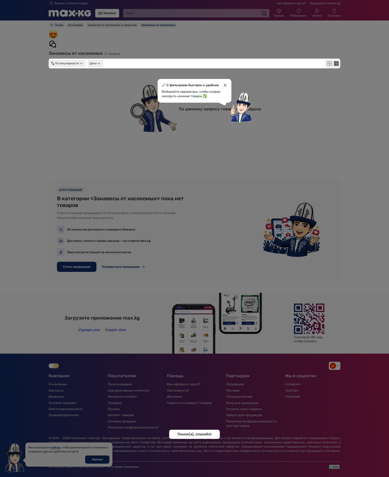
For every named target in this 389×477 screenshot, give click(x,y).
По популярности (67, 63)
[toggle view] (329, 63)
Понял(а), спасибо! (194, 434)
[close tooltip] (225, 85)
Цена (93, 63)
